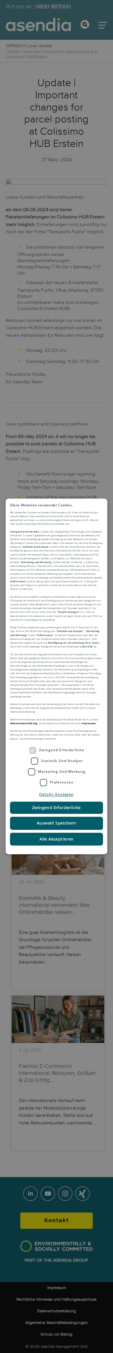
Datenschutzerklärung (24, 723)
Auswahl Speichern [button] (56, 823)
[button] (56, 794)
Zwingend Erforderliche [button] (56, 807)
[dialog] (56, 676)
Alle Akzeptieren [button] (56, 839)
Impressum (89, 723)
